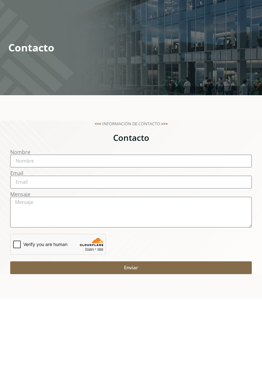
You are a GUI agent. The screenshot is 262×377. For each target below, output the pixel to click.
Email (16, 173)
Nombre (20, 152)
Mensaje (20, 194)
